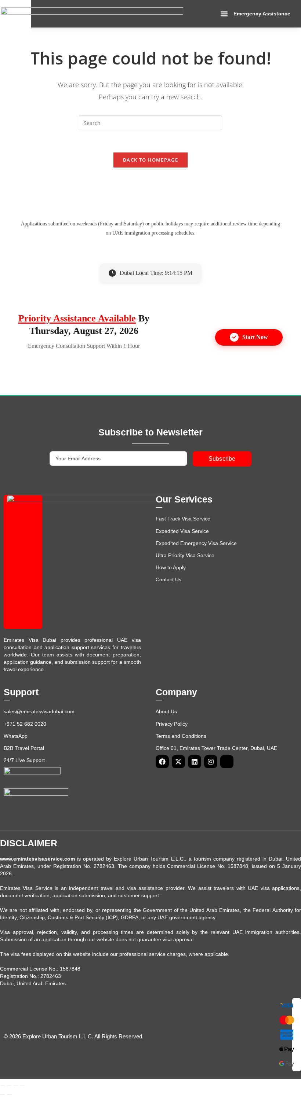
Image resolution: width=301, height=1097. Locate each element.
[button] (224, 14)
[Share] (15, 1085)
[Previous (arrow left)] (2, 1094)
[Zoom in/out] (2, 1085)
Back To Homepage (150, 160)
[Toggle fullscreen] (9, 1085)
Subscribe (222, 459)
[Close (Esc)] (22, 1085)
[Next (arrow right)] (9, 1094)
